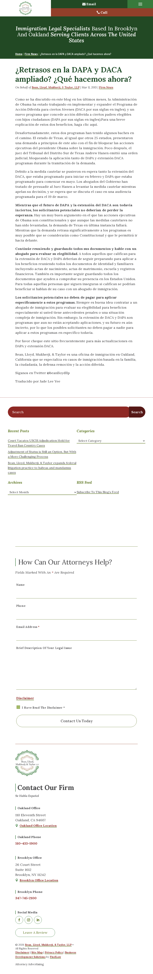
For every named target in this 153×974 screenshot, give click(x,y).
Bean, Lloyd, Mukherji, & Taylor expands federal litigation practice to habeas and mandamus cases (42, 467)
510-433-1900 (26, 843)
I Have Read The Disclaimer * (43, 707)
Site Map (37, 952)
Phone (21, 606)
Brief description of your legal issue (44, 648)
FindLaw (55, 957)
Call (104, 12)
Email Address (28, 627)
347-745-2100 (26, 898)
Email (91, 4)
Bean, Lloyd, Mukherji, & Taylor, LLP (55, 87)
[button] (140, 4)
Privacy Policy (54, 952)
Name (20, 584)
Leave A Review (35, 932)
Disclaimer (25, 698)
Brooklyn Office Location (39, 880)
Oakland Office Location (38, 825)
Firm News (106, 87)
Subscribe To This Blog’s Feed (98, 492)
